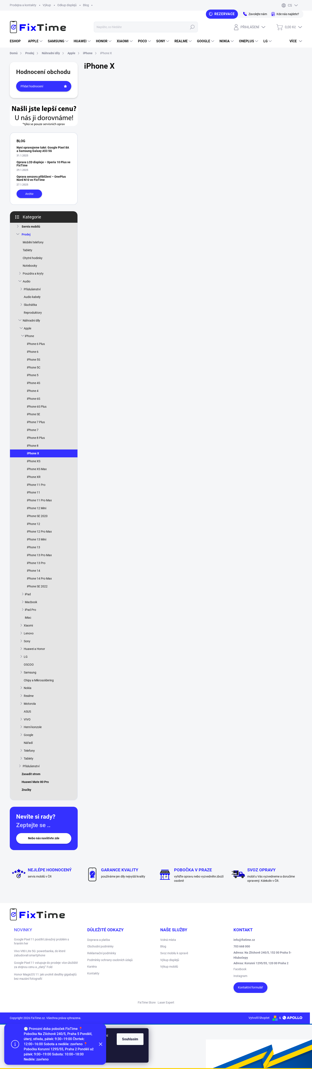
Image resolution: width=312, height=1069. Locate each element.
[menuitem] (17, 41)
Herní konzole (33, 727)
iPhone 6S (33, 398)
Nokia (27, 688)
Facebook (239, 969)
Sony (27, 641)
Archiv (29, 194)
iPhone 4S (33, 383)
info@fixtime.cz (244, 939)
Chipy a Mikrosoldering (39, 680)
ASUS (27, 711)
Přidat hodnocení (32, 86)
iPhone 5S (33, 359)
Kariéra (92, 966)
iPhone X (33, 453)
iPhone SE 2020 (37, 516)
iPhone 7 (32, 430)
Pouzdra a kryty (33, 273)
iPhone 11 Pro (36, 484)
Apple (27, 328)
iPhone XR (34, 477)
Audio (26, 281)
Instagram (240, 976)
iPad (28, 594)
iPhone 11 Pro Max (39, 500)
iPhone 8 (32, 445)
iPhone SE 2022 (37, 586)
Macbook (31, 602)
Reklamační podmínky (101, 953)
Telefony (29, 750)
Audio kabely (32, 297)
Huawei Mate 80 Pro (35, 782)
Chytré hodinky (32, 258)
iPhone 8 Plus (36, 438)
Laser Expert (166, 1002)
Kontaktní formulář (250, 987)
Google (28, 735)
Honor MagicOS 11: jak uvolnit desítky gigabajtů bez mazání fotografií (45, 976)
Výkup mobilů (169, 966)
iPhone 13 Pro (36, 563)
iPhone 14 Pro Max (39, 578)
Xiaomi (28, 625)
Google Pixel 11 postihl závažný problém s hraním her (41, 941)
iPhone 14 (33, 570)
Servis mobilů (31, 226)
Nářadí (28, 742)
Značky (26, 789)
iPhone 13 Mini (36, 539)
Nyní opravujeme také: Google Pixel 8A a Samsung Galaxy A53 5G (43, 149)
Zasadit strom (31, 774)
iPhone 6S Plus (36, 406)
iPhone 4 (32, 391)
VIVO (27, 719)
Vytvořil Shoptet (259, 1017)
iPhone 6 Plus (36, 344)
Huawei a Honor (34, 649)
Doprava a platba (98, 939)
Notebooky (30, 265)
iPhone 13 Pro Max (39, 555)
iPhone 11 (33, 492)
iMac (28, 617)
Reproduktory (33, 312)
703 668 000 (241, 946)
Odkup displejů (67, 5)
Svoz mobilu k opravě (174, 953)
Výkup (47, 5)
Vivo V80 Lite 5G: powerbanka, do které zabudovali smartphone (39, 953)
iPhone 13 (33, 547)
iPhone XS (33, 461)
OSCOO (29, 664)
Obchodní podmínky (100, 946)
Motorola (30, 703)
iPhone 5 (32, 375)
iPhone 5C (33, 367)
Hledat (192, 27)
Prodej (26, 234)
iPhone (29, 336)
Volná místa (168, 939)
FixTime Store (147, 1002)
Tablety (27, 250)
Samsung (30, 672)
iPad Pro (30, 609)
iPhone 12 (33, 524)
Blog (86, 5)
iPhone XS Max (37, 469)
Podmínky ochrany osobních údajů (110, 960)
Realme (29, 696)
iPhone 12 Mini (36, 508)
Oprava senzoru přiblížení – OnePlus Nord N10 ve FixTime (41, 178)
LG (26, 656)
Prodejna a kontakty (23, 5)
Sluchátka (30, 304)
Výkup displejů (169, 960)
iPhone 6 (32, 351)
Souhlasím (130, 1039)
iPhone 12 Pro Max (39, 531)
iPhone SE (33, 414)
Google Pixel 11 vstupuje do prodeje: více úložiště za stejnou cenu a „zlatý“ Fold (46, 965)
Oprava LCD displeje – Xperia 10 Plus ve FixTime (43, 163)
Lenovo (29, 633)
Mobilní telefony (33, 242)
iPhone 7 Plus (36, 422)
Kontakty (93, 973)
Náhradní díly (31, 320)
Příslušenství (32, 289)
